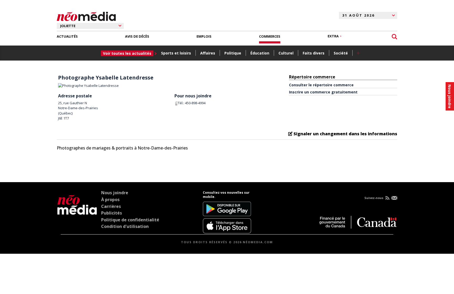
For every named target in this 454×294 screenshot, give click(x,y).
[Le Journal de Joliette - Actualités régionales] (86, 16)
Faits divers (313, 53)
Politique (232, 53)
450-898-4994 (195, 103)
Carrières (111, 206)
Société (341, 53)
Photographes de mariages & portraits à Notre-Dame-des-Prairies (122, 148)
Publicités (111, 213)
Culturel (285, 53)
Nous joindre (114, 193)
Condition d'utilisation (125, 226)
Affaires (207, 53)
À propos (110, 199)
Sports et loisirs (176, 53)
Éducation (259, 53)
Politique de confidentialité (130, 220)
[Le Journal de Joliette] (77, 212)
